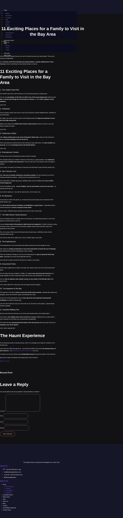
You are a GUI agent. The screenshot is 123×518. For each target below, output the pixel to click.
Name (1, 415)
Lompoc (7, 24)
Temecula (8, 21)
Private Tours (8, 34)
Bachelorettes (9, 37)
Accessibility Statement (9, 508)
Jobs (4, 499)
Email (1, 421)
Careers (7, 49)
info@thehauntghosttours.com (12, 472)
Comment (2, 411)
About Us (8, 45)
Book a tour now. (5, 361)
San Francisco (9, 15)
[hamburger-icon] (74, 10)
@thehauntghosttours (10, 477)
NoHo (7, 19)
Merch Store (6, 497)
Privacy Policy (7, 510)
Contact (7, 47)
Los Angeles (8, 17)
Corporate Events (9, 32)
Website (2, 428)
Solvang (7, 13)
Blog (4, 503)
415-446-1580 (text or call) (13, 469)
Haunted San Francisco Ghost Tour (22, 350)
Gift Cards (7, 53)
